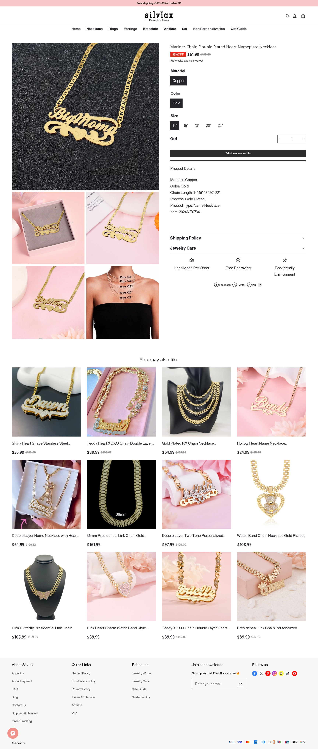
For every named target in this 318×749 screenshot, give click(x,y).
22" (220, 125)
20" (208, 125)
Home (76, 29)
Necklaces (94, 29)
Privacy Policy (81, 689)
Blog (15, 697)
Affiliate (77, 705)
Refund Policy (81, 673)
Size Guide (139, 689)
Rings (113, 29)
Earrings (130, 29)
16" (186, 125)
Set (184, 29)
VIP (74, 713)
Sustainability (141, 697)
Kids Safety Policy (84, 681)
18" (197, 125)
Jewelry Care (140, 681)
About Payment (22, 681)
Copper (178, 80)
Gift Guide (239, 29)
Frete (173, 60)
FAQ (15, 689)
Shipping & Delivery (25, 713)
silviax (22, 743)
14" (174, 125)
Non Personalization (209, 29)
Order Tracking (22, 721)
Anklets (170, 29)
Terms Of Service (83, 697)
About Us (18, 673)
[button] (287, 16)
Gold (176, 103)
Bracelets (150, 29)
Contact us (19, 705)
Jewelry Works (141, 673)
